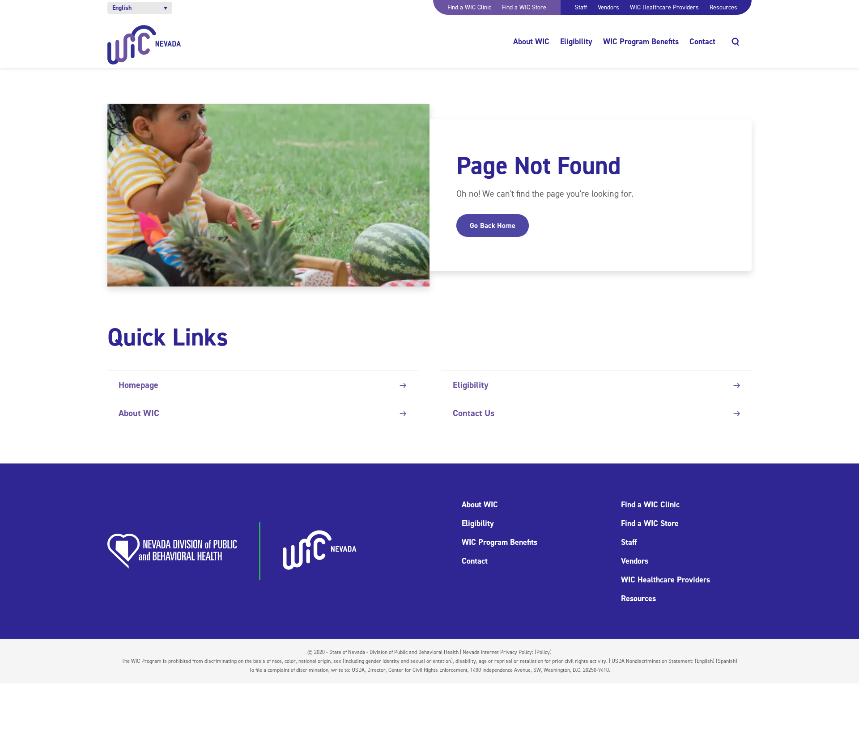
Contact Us (473, 413)
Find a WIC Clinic (469, 7)
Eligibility (576, 41)
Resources (723, 7)
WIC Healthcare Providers (664, 7)
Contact (702, 41)
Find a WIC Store (524, 7)
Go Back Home (492, 225)
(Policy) (543, 652)
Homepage (138, 385)
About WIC (531, 41)
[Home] (144, 45)
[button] (139, 8)
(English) (704, 661)
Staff (581, 7)
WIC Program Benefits (641, 41)
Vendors (608, 7)
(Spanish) (726, 661)
